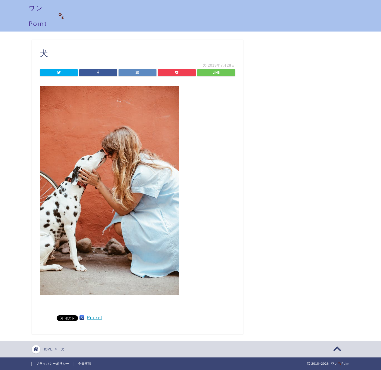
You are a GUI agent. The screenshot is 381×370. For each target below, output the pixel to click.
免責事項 (84, 363)
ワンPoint (38, 15)
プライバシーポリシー (52, 363)
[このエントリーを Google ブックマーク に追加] (81, 317)
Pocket (94, 317)
